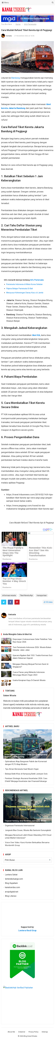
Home (18, 24)
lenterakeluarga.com (14, 879)
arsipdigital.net (11, 892)
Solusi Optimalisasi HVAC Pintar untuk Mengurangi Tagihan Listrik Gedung (26, 755)
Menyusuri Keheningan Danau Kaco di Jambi (24, 292)
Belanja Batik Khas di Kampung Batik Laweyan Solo (26, 774)
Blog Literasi (10, 896)
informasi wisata (9, 595)
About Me (11, 1032)
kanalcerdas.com (12, 887)
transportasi (42, 595)
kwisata (9, 36)
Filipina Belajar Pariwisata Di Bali (19, 288)
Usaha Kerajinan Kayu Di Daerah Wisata (29, 680)
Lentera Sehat (11, 874)
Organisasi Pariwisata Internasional (19, 825)
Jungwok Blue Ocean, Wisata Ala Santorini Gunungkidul (28, 830)
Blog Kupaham (11, 883)
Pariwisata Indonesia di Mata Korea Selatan (24, 284)
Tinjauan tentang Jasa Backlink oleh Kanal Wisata (25, 821)
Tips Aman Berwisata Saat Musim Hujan (22, 769)
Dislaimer (21, 1032)
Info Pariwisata (30, 24)
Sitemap (45, 1032)
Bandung (15, 78)
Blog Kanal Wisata (30, 1036)
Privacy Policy (33, 1032)
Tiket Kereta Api (26, 595)
